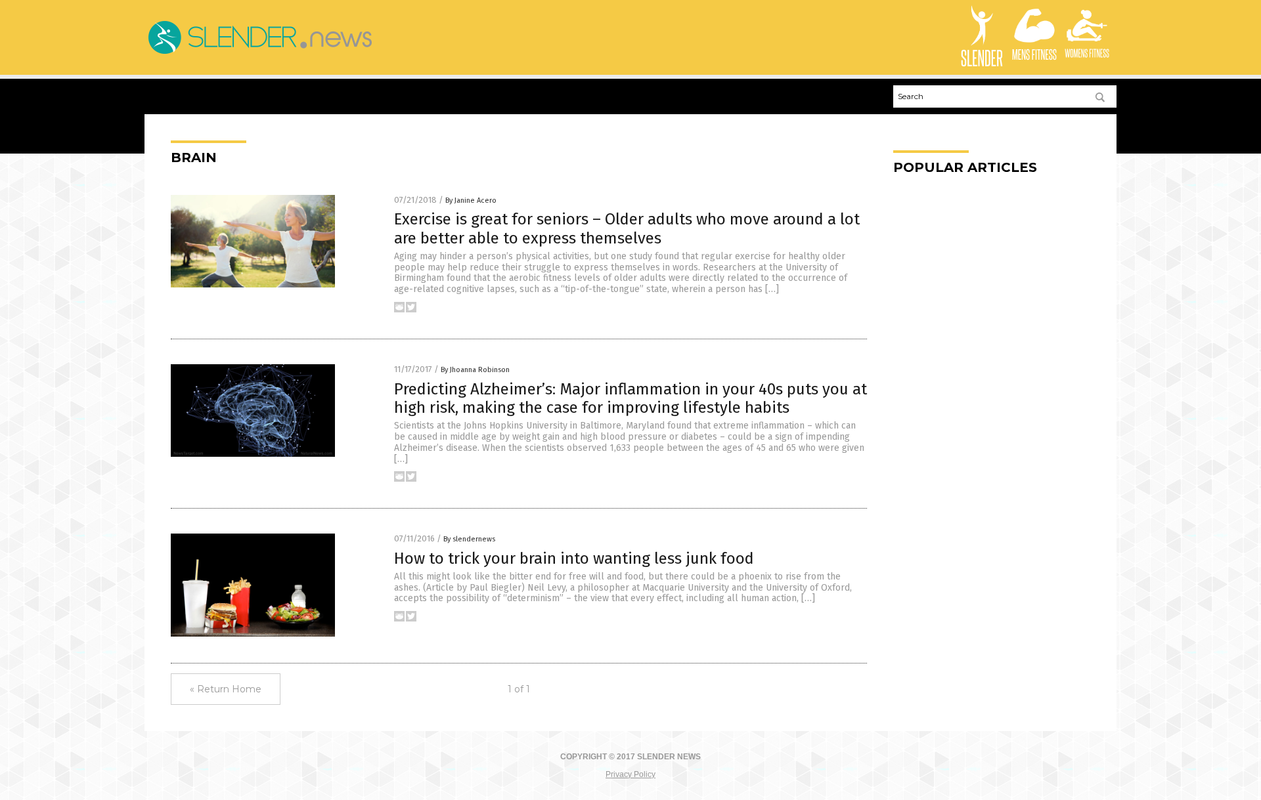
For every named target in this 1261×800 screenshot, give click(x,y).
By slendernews (469, 539)
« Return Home (225, 689)
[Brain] (259, 53)
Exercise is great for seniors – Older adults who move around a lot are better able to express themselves (627, 228)
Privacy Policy (630, 774)
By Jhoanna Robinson (475, 370)
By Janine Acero (471, 200)
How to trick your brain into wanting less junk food (574, 558)
